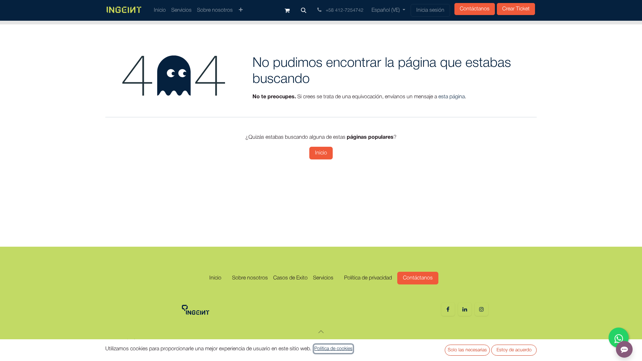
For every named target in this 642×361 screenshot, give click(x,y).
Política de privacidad (368, 278)
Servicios (323, 278)
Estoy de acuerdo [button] (514, 350)
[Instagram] (481, 309)
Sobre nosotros (250, 278)
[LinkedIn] (464, 309)
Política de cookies (333, 349)
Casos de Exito (290, 278)
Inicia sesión (430, 10)
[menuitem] (160, 10)
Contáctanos (475, 9)
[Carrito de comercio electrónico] (287, 10)
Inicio (321, 153)
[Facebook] (448, 309)
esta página (451, 97)
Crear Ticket (516, 9)
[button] (304, 10)
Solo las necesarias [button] (467, 350)
